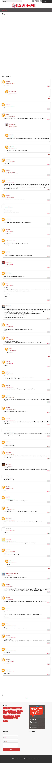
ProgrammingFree (23, 758)
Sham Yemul (8, 305)
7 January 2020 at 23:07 (10, 671)
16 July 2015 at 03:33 (9, 478)
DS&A (7, 648)
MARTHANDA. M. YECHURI (11, 573)
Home (26, 698)
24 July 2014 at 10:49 (9, 374)
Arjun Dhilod (8, 262)
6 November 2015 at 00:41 (10, 530)
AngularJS (17, 708)
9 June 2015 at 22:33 (12, 350)
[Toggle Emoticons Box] (2, 695)
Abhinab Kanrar (12, 91)
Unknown (8, 104)
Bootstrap (5, 710)
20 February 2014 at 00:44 (10, 161)
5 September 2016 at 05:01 (10, 609)
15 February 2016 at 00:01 (10, 551)
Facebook (33, 1)
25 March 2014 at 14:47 (10, 182)
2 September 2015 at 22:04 (10, 499)
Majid (7, 324)
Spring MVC (6, 718)
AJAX (4, 708)
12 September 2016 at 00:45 (11, 625)
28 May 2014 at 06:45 (9, 307)
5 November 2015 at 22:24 (10, 520)
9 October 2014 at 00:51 (10, 397)
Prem (7, 283)
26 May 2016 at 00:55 (9, 586)
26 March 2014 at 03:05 (13, 126)
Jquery (16, 713)
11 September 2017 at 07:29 (11, 650)
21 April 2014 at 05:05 (9, 274)
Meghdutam (8, 539)
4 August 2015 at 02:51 (9, 488)
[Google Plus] (37, 725)
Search (17, 715)
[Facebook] (37, 722)
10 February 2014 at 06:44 (10, 116)
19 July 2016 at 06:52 (9, 599)
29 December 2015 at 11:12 (10, 541)
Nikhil (7, 507)
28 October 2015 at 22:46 (10, 509)
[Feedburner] (37, 728)
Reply (48, 86)
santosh (7, 114)
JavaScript (10, 713)
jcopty (7, 337)
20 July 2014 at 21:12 (12, 136)
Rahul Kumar (9, 518)
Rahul (10, 348)
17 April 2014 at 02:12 (9, 264)
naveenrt (8, 81)
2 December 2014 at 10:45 (10, 420)
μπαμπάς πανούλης (10, 240)
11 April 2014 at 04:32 (9, 220)
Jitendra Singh (12, 124)
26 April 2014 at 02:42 (9, 285)
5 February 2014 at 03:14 (10, 83)
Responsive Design (8, 715)
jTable (4, 720)
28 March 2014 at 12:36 (10, 197)
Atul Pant (8, 486)
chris (7, 623)
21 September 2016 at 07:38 (11, 637)
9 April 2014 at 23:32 (9, 207)
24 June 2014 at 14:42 (9, 363)
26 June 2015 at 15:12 (9, 466)
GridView (19, 710)
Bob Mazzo (8, 464)
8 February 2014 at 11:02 (10, 106)
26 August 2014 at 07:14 (10, 387)
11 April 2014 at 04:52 (9, 231)
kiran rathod (8, 273)
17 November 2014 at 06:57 (10, 409)
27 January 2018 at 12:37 (10, 661)
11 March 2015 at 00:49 (10, 431)
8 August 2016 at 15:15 (13, 562)
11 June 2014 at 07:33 (9, 326)
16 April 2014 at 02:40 (9, 253)
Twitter (36, 1)
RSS (41, 1)
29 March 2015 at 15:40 (10, 454)
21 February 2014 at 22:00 (10, 172)
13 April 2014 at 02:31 (9, 241)
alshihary (8, 361)
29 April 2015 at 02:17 (12, 148)
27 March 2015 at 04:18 (10, 443)
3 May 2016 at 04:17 (9, 575)
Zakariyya (8, 418)
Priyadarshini (38, 758)
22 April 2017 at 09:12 (12, 93)
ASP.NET (10, 708)
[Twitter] (37, 719)
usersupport (8, 452)
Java (4, 713)
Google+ (38, 1)
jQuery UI (13, 718)
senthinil (8, 497)
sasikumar (8, 385)
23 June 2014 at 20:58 (9, 339)
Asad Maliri (8, 441)
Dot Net (13, 710)
